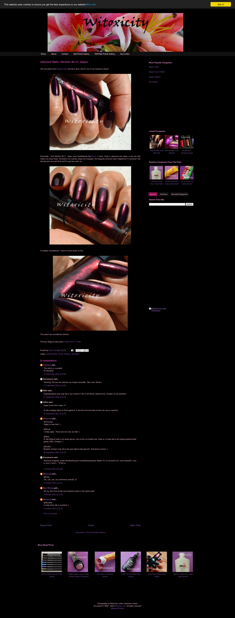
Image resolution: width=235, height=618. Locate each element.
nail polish (75, 354)
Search (153, 194)
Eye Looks (124, 54)
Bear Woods (48, 488)
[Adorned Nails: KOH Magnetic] (171, 148)
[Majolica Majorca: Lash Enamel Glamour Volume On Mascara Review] (78, 571)
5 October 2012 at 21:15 (53, 509)
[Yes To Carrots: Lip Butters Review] (187, 179)
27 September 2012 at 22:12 (55, 397)
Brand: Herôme (64, 354)
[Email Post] (72, 350)
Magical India (62, 69)
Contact (65, 54)
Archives (163, 194)
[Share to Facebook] (84, 350)
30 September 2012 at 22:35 (55, 452)
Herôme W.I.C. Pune (72, 342)
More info (91, 4)
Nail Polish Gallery (81, 54)
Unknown (47, 365)
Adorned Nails (51, 354)
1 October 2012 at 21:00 (53, 469)
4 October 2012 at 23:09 (53, 495)
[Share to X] (82, 350)
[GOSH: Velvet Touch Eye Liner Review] (51, 571)
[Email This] (77, 350)
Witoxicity (53, 350)
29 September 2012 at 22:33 (55, 414)
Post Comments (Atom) (95, 532)
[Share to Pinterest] (87, 350)
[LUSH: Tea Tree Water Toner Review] (131, 571)
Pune (94, 156)
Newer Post (46, 525)
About (53, 54)
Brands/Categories (179, 194)
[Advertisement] (169, 106)
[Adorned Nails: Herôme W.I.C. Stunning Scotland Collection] (186, 148)
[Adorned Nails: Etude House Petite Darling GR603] (157, 571)
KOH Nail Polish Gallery (105, 54)
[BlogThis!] (79, 350)
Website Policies (117, 608)
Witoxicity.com (120, 606)
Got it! (221, 4)
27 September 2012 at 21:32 (55, 386)
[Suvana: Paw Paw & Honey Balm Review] (171, 179)
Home (43, 54)
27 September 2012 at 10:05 (55, 374)
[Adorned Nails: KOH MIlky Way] (156, 148)
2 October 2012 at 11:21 (53, 483)
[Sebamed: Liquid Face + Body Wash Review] (156, 179)
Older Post (135, 525)
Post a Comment (50, 514)
